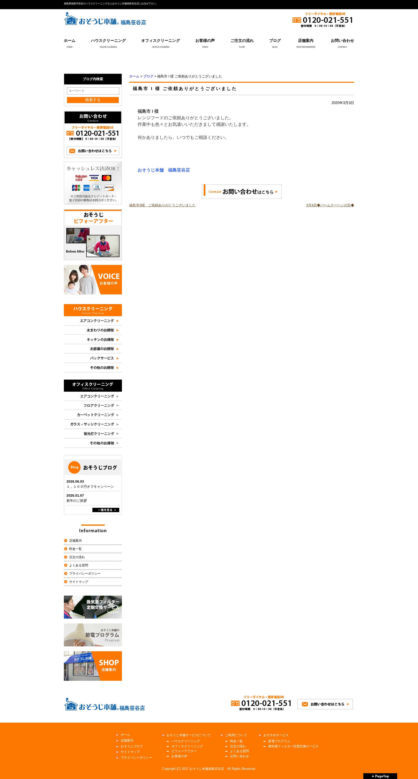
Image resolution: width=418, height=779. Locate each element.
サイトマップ (78, 582)
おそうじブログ (132, 746)
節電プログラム (279, 741)
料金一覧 (75, 549)
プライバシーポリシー (85, 573)
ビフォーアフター (184, 751)
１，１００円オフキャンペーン (90, 486)
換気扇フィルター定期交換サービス (293, 746)
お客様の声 (205, 40)
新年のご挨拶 (77, 500)
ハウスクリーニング (108, 40)
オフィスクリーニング (160, 40)
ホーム (69, 40)
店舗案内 (306, 40)
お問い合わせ (342, 40)
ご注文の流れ (242, 40)
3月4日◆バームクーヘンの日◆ (330, 205)
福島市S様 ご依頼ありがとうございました (162, 205)
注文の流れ (77, 557)
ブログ (275, 40)
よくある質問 (78, 565)
